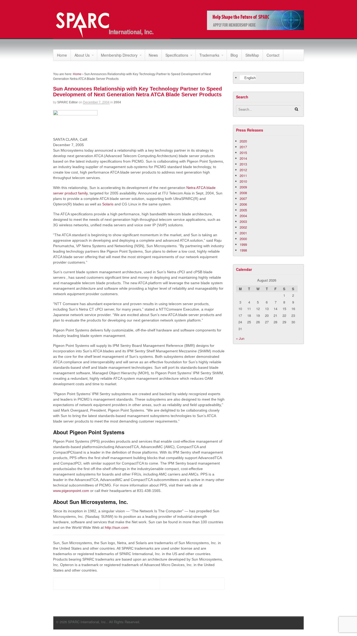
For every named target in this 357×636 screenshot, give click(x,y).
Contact (273, 55)
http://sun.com (116, 527)
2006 (243, 204)
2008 (243, 192)
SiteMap (252, 55)
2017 (243, 146)
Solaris (107, 204)
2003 (243, 221)
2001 (243, 232)
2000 (243, 238)
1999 (243, 244)
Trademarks (209, 55)
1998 (243, 250)
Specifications (176, 55)
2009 (243, 187)
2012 (243, 169)
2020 (243, 141)
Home (62, 55)
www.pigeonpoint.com (71, 491)
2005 (243, 209)
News (153, 55)
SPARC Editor (67, 102)
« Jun (240, 338)
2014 (243, 158)
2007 (243, 198)
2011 (243, 175)
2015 (243, 152)
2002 (243, 227)
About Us (82, 55)
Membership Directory (119, 55)
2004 (117, 102)
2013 (243, 164)
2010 (243, 181)
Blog (234, 55)
